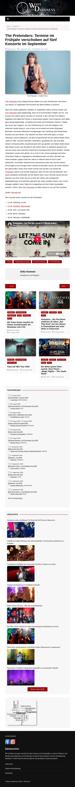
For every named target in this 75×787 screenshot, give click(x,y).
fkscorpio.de (16, 192)
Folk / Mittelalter (20, 359)
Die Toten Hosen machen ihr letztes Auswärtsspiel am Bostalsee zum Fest (20, 324)
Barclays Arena (15, 442)
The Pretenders (11, 102)
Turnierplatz (14, 400)
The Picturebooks (40, 262)
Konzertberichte (21, 312)
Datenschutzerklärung (12, 768)
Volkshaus (13, 477)
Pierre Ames (46, 332)
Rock (46, 49)
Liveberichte (11, 315)
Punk (42, 49)
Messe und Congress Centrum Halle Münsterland (25, 451)
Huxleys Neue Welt (16, 494)
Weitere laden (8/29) (37, 689)
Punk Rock (27, 315)
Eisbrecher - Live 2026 (15, 457)
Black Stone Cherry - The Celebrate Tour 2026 (22, 466)
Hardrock (52, 359)
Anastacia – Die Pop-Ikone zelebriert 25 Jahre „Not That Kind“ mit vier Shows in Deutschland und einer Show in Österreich (53, 324)
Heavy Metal (61, 359)
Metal (43, 362)
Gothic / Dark (12, 362)
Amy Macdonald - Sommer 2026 (18, 397)
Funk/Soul (53, 312)
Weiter (63, 286)
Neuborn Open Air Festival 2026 (18, 423)
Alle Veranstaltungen (15, 498)
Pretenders (9, 172)
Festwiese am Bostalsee (17, 434)
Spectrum (13, 460)
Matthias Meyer (14, 370)
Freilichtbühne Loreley (17, 417)
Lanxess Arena (15, 408)
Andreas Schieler (14, 330)
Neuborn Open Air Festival (18, 425)
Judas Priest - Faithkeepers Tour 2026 (20, 414)
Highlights (11, 312)
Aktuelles (37, 49)
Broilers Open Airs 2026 (15, 432)
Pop (60, 312)
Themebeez (9, 784)
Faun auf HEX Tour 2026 (18, 367)
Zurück (11, 286)
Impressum (9, 764)
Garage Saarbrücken (16, 485)
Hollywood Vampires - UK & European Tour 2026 (23, 406)
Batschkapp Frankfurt (22, 262)
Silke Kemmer (11, 49)
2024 (9, 262)
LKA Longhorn (14, 468)
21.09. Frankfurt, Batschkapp (19, 206)
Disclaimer (9, 773)
